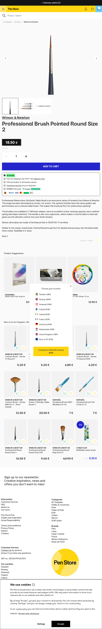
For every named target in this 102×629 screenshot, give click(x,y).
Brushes (18, 22)
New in (54, 518)
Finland (4, 575)
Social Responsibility (10, 520)
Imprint (4, 531)
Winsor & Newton (15, 117)
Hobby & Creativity (60, 505)
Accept (60, 624)
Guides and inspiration (11, 517)
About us (5, 507)
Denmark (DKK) (45, 304)
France (4, 578)
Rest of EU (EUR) (46, 339)
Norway (4, 569)
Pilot (53, 528)
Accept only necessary (28, 613)
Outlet (54, 515)
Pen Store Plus (8, 515)
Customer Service (9, 502)
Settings (41, 624)
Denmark (5, 572)
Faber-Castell (57, 534)
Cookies (5, 533)
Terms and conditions (11, 525)
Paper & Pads (57, 510)
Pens (53, 507)
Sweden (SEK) (45, 294)
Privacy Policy (7, 528)
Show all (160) (58, 542)
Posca (54, 536)
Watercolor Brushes (31, 22)
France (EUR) (44, 319)
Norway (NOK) (45, 299)
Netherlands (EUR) (46, 329)
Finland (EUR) (44, 309)
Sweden (5, 567)
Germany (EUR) (45, 324)
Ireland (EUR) (44, 314)
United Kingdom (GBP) (48, 334)
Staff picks (56, 520)
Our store (5, 510)
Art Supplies (7, 22)
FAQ (3, 504)
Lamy (53, 531)
